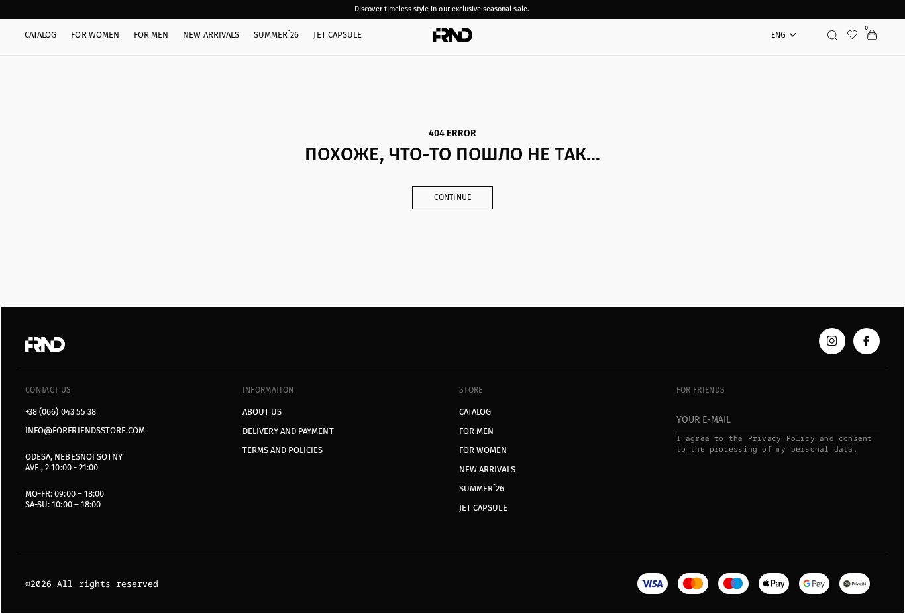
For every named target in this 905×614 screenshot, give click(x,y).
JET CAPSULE (483, 508)
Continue (452, 197)
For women (483, 450)
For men (476, 431)
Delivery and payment (288, 431)
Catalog (475, 412)
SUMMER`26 (482, 488)
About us (262, 412)
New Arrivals (487, 469)
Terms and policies (282, 450)
